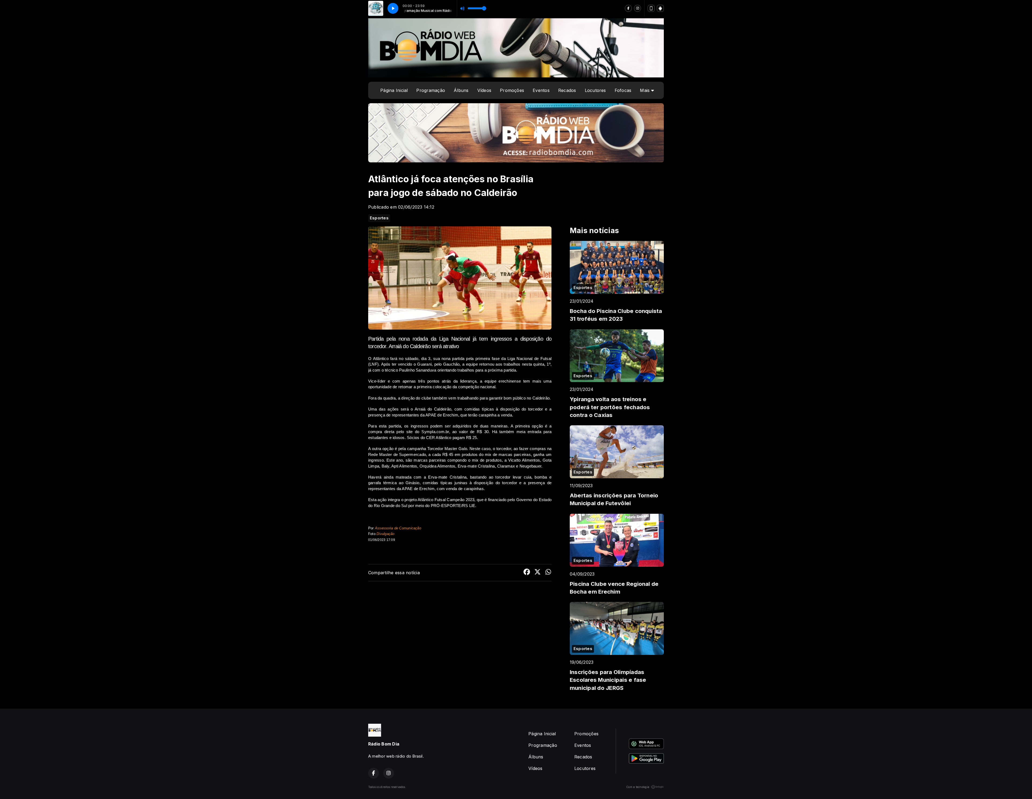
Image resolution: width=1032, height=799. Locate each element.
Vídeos (484, 90)
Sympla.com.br (435, 431)
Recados (567, 90)
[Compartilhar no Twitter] (537, 573)
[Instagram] (637, 8)
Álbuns (461, 90)
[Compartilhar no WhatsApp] (548, 573)
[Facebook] (628, 8)
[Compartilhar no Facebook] (527, 573)
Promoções (512, 90)
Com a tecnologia (637, 787)
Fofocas (623, 90)
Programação (430, 90)
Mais (645, 90)
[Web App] (651, 8)
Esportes (379, 218)
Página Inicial (394, 90)
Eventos (541, 90)
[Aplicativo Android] (660, 8)
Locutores (595, 90)
